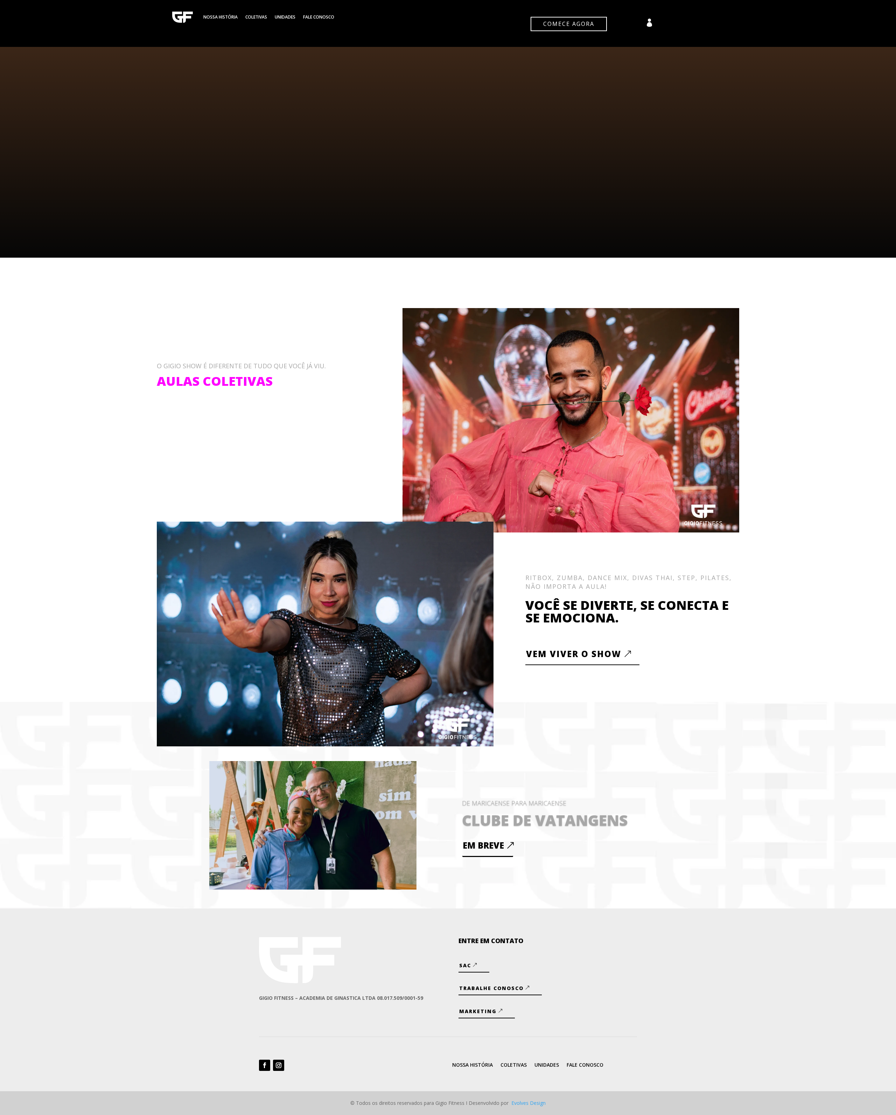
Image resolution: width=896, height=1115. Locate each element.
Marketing (478, 1011)
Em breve (483, 845)
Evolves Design (528, 1103)
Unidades (285, 17)
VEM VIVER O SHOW (573, 654)
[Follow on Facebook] (264, 1065)
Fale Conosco (318, 17)
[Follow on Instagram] (278, 1065)
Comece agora (568, 24)
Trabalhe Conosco (491, 988)
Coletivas (256, 17)
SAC (465, 965)
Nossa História (220, 17)
